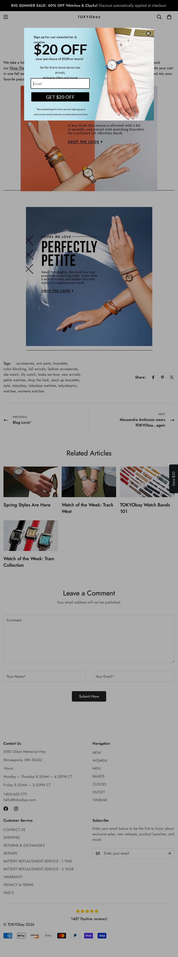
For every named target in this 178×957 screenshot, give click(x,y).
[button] (148, 33)
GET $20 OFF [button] (60, 97)
